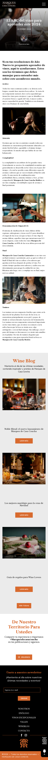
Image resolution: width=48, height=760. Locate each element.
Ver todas (24, 605)
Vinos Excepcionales (24, 717)
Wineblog (23, 726)
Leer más (24, 441)
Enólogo (24, 713)
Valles (24, 722)
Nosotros (24, 709)
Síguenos (25, 657)
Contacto (24, 731)
